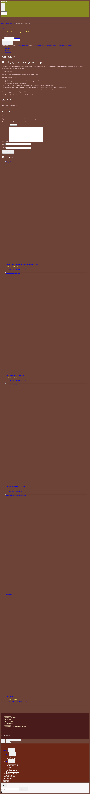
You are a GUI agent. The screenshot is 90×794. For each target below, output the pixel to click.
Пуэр (3, 28)
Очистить (17, 38)
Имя (3, 144)
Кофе (7, 754)
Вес (3, 38)
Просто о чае (8, 721)
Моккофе (7, 716)
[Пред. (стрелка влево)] (3, 742)
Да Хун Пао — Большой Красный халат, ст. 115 (22, 264)
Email (4, 147)
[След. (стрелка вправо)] (8, 742)
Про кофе (7, 719)
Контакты (7, 725)
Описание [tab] (7, 48)
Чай (7, 761)
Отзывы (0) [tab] (8, 52)
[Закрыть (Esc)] (18, 740)
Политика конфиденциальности (15, 726)
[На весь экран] (8, 740)
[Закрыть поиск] (4, 785)
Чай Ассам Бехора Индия (15, 375)
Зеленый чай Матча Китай (16, 486)
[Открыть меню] (3, 7)
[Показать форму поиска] (4, 13)
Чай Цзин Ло (11, 696)
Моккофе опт (9, 723)
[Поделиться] (13, 740)
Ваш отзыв (5, 141)
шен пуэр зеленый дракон (54, 45)
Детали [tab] (7, 50)
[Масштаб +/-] (3, 740)
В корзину (8, 43)
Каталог (5, 750)
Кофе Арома (12, 758)
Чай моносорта (23, 45)
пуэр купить (35, 45)
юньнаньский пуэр (67, 45)
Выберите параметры (16, 269)
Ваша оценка (6, 124)
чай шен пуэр (43, 45)
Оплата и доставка (10, 717)
